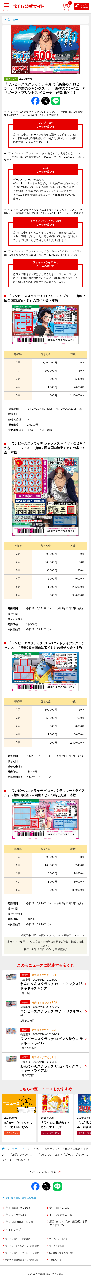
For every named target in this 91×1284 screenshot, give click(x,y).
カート (67, 6)
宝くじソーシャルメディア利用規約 (22, 1246)
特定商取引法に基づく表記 (61, 1253)
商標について (55, 1260)
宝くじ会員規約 (56, 1246)
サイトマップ (13, 1229)
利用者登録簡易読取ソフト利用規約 (22, 1260)
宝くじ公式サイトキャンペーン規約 (22, 1253)
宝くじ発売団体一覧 (60, 1214)
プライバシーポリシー (59, 1239)
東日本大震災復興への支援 (21, 1198)
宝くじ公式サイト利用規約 (17, 1239)
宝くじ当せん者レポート (63, 1207)
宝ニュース (14, 19)
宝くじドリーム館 (16, 1214)
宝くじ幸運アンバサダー (19, 1207)
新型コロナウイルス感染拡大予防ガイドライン (68, 1223)
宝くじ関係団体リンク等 (19, 1221)
